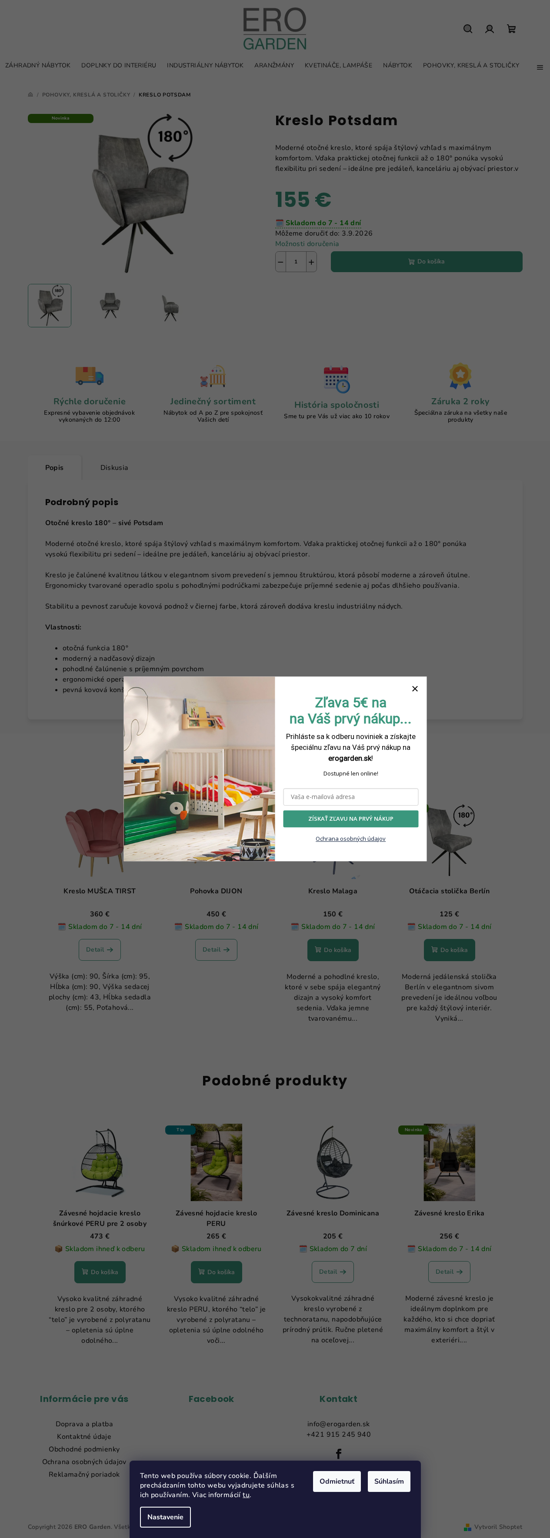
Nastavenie (165, 1517)
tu (246, 1495)
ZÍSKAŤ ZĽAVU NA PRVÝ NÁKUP (350, 819)
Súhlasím (389, 1481)
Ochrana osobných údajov (351, 838)
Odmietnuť (337, 1481)
